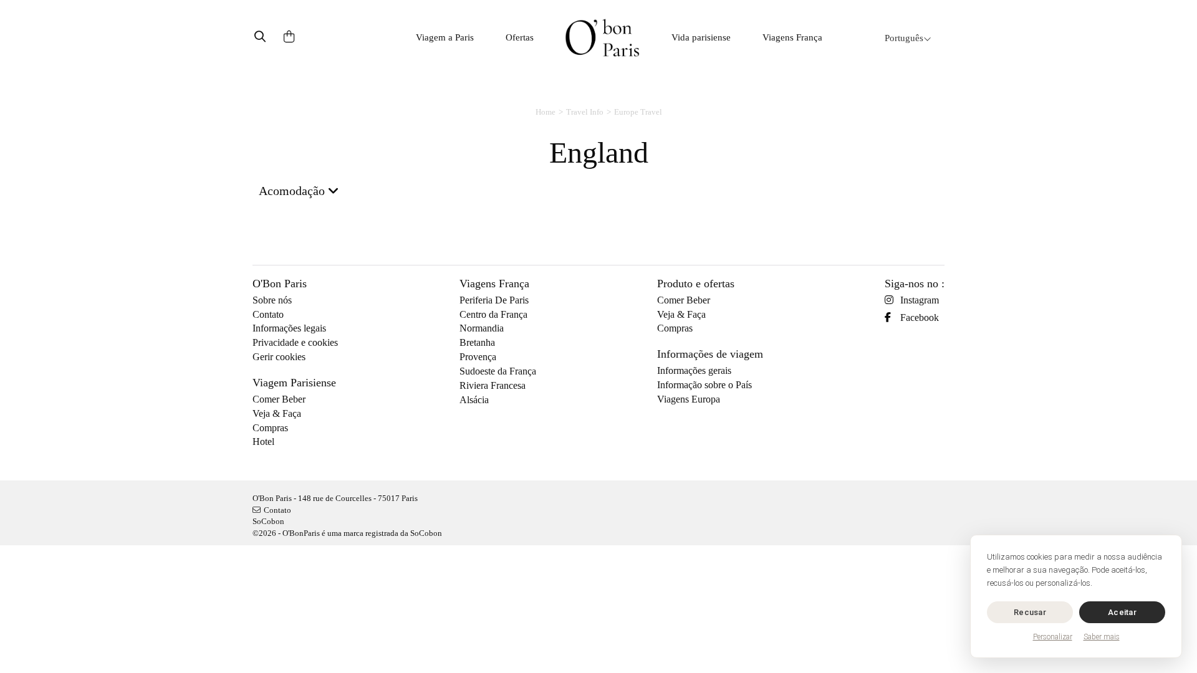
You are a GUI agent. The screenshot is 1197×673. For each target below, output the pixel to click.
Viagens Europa (688, 399)
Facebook (919, 317)
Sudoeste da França (497, 371)
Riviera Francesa (492, 385)
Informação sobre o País (704, 384)
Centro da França (493, 314)
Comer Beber (278, 399)
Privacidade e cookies (295, 342)
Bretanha (477, 342)
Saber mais (1102, 636)
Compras (270, 427)
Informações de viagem (710, 354)
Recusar (1030, 612)
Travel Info (584, 112)
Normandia (481, 328)
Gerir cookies (278, 356)
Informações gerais (694, 370)
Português (904, 38)
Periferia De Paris (494, 300)
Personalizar (1052, 636)
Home (545, 112)
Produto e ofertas (695, 283)
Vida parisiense (701, 37)
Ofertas (520, 37)
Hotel (263, 441)
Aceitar (1122, 612)
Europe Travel (638, 112)
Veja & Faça (276, 413)
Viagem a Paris (445, 37)
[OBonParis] (602, 37)
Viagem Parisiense (294, 382)
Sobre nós (272, 300)
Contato (268, 314)
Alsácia (474, 399)
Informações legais (289, 328)
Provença (477, 356)
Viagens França (792, 37)
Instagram (919, 300)
